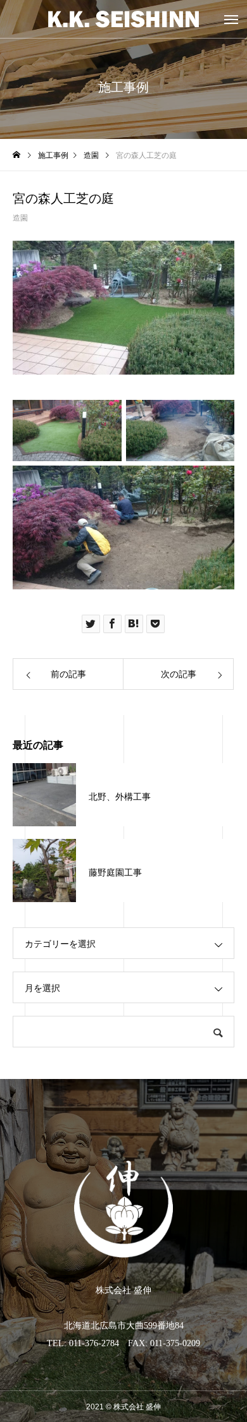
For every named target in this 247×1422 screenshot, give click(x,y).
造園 (20, 218)
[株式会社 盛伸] (123, 19)
